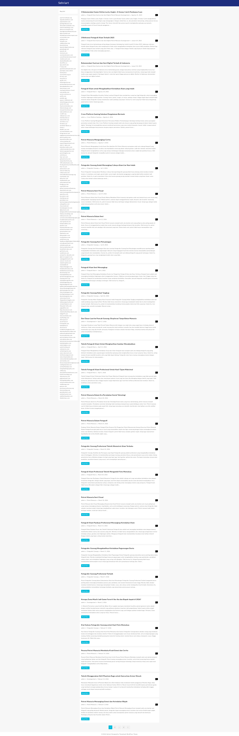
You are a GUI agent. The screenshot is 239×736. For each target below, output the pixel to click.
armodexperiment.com (66, 243)
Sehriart (63, 2)
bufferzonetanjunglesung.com (68, 286)
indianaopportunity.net (66, 302)
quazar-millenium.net (66, 100)
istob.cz (62, 127)
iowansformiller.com (66, 139)
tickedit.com (63, 41)
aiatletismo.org (64, 239)
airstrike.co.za (64, 121)
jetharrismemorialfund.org (67, 188)
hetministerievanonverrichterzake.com (71, 341)
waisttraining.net (65, 347)
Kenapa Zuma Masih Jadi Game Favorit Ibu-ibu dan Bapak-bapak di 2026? (111, 599)
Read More (85, 30)
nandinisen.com (64, 253)
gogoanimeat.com (65, 378)
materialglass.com (65, 345)
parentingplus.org (65, 153)
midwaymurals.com (65, 215)
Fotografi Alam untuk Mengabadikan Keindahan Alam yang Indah (107, 89)
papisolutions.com (65, 21)
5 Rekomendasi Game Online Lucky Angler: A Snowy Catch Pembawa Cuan (111, 12)
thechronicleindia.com (66, 106)
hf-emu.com (63, 76)
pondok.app (63, 98)
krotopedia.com (64, 323)
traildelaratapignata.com (67, 329)
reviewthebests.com (66, 304)
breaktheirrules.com (66, 249)
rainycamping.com (65, 141)
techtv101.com (64, 104)
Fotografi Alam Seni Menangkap (94, 267)
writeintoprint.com (65, 351)
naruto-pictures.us (65, 94)
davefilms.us (63, 63)
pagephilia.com (64, 308)
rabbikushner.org (65, 43)
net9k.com (63, 96)
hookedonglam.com (65, 343)
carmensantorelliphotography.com (70, 217)
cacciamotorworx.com (66, 55)
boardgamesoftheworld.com (68, 31)
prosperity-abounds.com (67, 255)
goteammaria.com (65, 159)
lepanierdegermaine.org (67, 47)
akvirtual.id (63, 327)
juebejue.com (64, 39)
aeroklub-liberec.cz (65, 125)
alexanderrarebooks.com (67, 25)
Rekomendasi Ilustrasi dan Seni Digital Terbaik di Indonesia (105, 63)
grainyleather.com (65, 231)
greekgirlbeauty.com (66, 23)
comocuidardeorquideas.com (68, 359)
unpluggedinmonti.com (66, 259)
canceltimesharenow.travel (68, 57)
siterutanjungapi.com (66, 292)
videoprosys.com (65, 116)
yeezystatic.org (64, 119)
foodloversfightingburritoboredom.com (71, 241)
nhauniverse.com (65, 376)
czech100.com (64, 186)
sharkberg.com (64, 198)
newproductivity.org (66, 161)
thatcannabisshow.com (66, 247)
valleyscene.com (65, 172)
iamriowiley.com (64, 361)
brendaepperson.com (66, 208)
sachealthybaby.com (66, 366)
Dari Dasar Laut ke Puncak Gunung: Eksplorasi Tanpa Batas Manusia (108, 318)
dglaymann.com (64, 210)
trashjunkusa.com (65, 237)
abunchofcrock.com (65, 190)
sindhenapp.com (64, 384)
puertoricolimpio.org (66, 17)
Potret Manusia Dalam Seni (92, 216)
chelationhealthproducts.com (68, 312)
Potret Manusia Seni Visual (92, 191)
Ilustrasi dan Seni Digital (103, 15)
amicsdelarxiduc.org (66, 339)
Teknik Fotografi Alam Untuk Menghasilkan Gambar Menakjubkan (108, 344)
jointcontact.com (65, 168)
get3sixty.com (64, 251)
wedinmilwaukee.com (66, 396)
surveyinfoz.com (65, 37)
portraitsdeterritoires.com (67, 337)
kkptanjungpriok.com (66, 284)
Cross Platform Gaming (94, 117)
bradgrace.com (64, 184)
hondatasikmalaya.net (66, 268)
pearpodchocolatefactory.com (68, 372)
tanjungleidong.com (65, 274)
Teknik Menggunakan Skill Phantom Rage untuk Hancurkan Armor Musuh (111, 676)
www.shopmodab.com (66, 357)
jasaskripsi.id (64, 321)
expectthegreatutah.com (67, 143)
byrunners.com (64, 196)
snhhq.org (63, 370)
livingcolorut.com (65, 133)
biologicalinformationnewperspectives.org (72, 212)
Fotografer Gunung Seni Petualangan (96, 242)
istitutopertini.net (65, 82)
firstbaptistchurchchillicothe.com (69, 165)
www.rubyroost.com (66, 353)
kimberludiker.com (65, 223)
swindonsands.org (65, 245)
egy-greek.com (64, 65)
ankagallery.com (65, 204)
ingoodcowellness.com (66, 19)
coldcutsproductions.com (67, 149)
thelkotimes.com (65, 398)
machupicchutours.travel (67, 90)
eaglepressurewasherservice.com (70, 135)
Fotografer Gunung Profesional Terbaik (97, 574)
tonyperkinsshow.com (66, 110)
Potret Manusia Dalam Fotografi (94, 421)
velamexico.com (64, 349)
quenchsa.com (64, 194)
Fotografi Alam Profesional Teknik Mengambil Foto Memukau (106, 472)
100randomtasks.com (66, 163)
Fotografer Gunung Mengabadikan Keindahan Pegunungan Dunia (107, 548)
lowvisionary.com (65, 88)
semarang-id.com (65, 298)
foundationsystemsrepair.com (68, 35)
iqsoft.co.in (63, 80)
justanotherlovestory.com (67, 84)
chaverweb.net (64, 206)
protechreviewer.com (66, 229)
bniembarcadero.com (66, 147)
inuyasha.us (63, 78)
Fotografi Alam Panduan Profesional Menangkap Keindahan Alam (108, 523)
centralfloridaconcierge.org (68, 174)
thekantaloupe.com (65, 108)
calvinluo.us (63, 155)
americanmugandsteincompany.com (70, 192)
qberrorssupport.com (66, 257)
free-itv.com (63, 166)
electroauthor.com (65, 137)
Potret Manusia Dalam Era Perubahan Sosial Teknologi (103, 395)
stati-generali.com (65, 221)
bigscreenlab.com (65, 33)
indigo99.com (64, 314)
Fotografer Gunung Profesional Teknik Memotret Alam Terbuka (107, 446)
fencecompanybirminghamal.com (69, 363)
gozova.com (63, 386)
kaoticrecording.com (66, 374)
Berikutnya (128, 727)
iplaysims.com (64, 178)
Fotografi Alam (91, 15)
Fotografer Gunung (92, 168)
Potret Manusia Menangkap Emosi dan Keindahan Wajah (104, 701)
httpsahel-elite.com (65, 306)
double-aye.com (64, 129)
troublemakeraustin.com (67, 219)
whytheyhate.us (64, 117)
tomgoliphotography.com (67, 368)
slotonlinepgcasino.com (67, 102)
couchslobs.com (64, 176)
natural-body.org (65, 170)
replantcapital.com (65, 263)
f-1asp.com (63, 66)
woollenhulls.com (65, 180)
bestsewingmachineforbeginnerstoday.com (72, 202)
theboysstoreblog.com (66, 214)
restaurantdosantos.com (67, 382)
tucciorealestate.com (66, 335)
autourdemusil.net (65, 182)
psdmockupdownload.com (67, 333)
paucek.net (63, 51)
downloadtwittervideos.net (68, 331)
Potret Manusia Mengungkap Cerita (96, 140)
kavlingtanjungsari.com (67, 294)
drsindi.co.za (63, 123)
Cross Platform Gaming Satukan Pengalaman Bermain (103, 114)
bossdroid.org (64, 45)
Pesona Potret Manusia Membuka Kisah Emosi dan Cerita (104, 650)
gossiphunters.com (65, 392)
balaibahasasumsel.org (66, 270)
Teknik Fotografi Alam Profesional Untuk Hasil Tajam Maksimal (107, 369)
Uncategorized (125, 15)
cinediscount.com (65, 59)
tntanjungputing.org (66, 282)
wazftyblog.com (64, 317)
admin (83, 15)
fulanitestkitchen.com (66, 227)
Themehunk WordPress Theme (128, 734)
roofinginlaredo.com (66, 364)
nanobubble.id (64, 264)
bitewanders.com (65, 235)
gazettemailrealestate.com (68, 68)
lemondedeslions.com (66, 86)
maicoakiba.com (64, 92)
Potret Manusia (115, 15)
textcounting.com (65, 390)
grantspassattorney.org (67, 388)
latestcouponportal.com (67, 151)
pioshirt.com (63, 225)
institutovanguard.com (66, 355)
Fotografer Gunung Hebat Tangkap (95, 293)
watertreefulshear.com (66, 27)
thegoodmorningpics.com (67, 300)
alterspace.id (63, 319)
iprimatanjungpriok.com (67, 276)
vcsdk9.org (63, 114)
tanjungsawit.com (65, 278)
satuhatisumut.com (65, 394)
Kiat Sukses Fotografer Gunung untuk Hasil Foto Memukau (105, 625)
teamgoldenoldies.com (66, 380)
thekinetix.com (64, 233)
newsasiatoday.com (65, 315)
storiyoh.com (63, 53)
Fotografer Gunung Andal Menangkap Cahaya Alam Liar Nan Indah (108, 165)
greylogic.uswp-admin (66, 70)
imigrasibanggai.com (66, 266)
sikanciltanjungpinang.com (68, 288)
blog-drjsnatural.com (66, 310)
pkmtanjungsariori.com (66, 290)
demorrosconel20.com (66, 29)
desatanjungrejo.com (66, 296)
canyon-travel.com (65, 261)
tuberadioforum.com (66, 112)
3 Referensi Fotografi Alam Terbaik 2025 (97, 38)
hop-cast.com (64, 157)
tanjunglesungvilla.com (66, 280)
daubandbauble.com (66, 61)
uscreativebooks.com (66, 131)
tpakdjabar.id (64, 325)
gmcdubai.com (64, 200)
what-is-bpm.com (65, 145)
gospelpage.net (64, 49)
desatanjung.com (65, 272)
